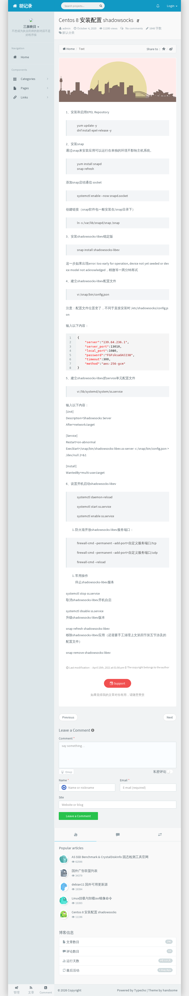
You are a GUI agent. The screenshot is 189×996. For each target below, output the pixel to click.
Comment (67, 738)
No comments (133, 28)
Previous (68, 717)
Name (64, 780)
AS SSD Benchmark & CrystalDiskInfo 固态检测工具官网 (110, 857)
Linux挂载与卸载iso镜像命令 (92, 898)
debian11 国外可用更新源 (90, 884)
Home (70, 49)
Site (61, 797)
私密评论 (159, 772)
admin (66, 28)
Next (170, 717)
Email (125, 780)
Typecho (140, 990)
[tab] (75, 834)
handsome (170, 990)
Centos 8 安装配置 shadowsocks (94, 912)
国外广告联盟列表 (84, 871)
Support (119, 683)
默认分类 (68, 33)
